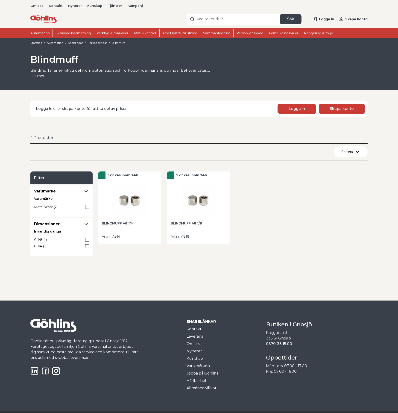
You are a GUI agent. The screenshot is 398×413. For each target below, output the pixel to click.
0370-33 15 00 (279, 344)
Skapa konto (356, 19)
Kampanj (135, 6)
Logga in (326, 19)
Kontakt (56, 6)
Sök (290, 19)
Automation (55, 42)
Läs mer (37, 76)
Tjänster (115, 6)
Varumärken (198, 366)
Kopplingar (75, 42)
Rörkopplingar (97, 42)
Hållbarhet (197, 380)
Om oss (36, 6)
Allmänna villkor (202, 388)
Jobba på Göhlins (202, 373)
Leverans (195, 336)
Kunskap (94, 6)
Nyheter (75, 6)
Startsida (36, 42)
